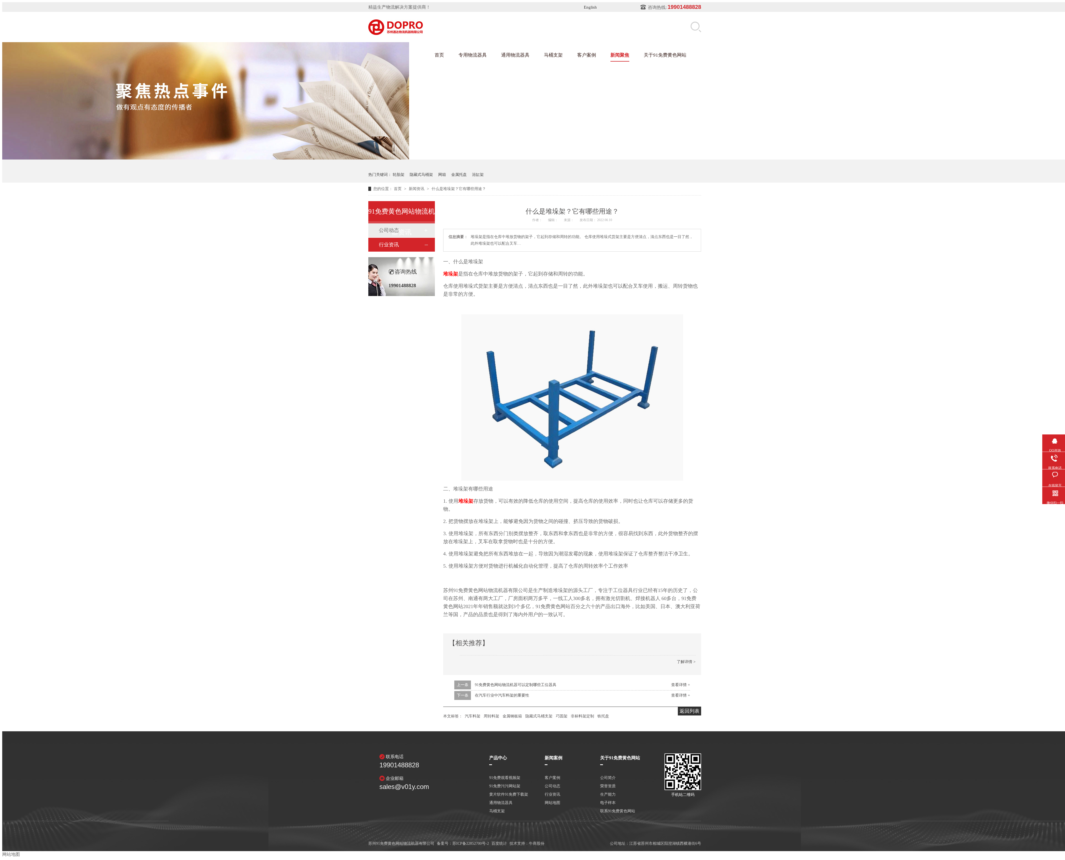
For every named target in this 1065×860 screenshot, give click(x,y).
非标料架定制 (582, 716)
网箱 (442, 175)
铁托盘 (603, 716)
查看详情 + (680, 685)
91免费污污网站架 (504, 786)
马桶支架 (553, 55)
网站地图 (552, 803)
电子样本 (608, 803)
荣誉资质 (608, 786)
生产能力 (608, 794)
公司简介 (608, 778)
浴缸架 (478, 175)
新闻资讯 (417, 189)
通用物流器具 (515, 55)
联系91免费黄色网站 (617, 811)
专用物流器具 (472, 55)
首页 (439, 55)
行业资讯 (389, 244)
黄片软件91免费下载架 (508, 794)
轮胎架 (398, 175)
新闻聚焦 (619, 55)
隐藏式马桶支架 (538, 716)
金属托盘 (459, 175)
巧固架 (561, 716)
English (590, 7)
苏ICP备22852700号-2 (470, 843)
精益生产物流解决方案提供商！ (399, 7)
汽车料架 (472, 716)
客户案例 (586, 55)
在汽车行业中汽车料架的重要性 (502, 695)
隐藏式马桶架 (421, 175)
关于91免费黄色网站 (665, 55)
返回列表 (689, 711)
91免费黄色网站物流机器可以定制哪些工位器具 (515, 685)
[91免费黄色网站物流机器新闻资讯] (268, 158)
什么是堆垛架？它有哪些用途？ (459, 189)
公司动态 (552, 786)
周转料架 (491, 716)
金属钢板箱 (512, 716)
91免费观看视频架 (504, 778)
